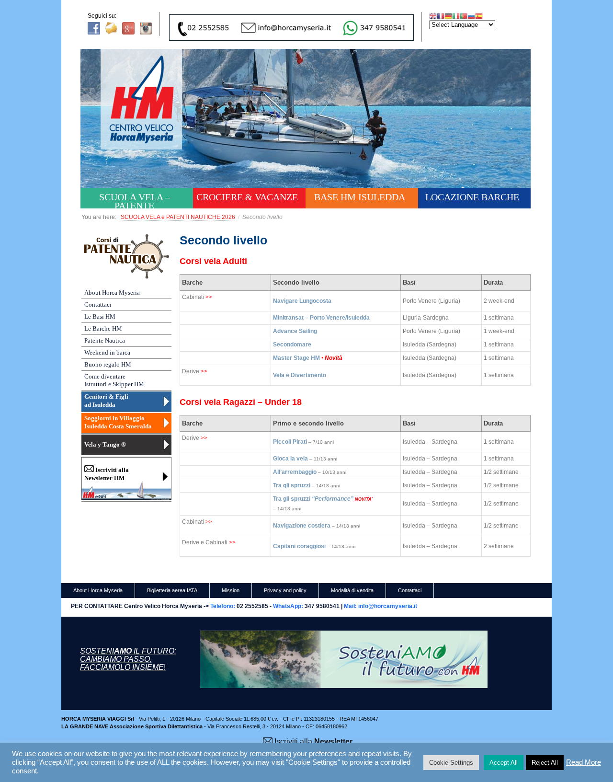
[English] (433, 16)
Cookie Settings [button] (451, 762)
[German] (448, 16)
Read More (583, 762)
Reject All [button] (545, 762)
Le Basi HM (99, 316)
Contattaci (98, 304)
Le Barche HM (103, 328)
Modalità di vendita (352, 590)
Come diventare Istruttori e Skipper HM (114, 380)
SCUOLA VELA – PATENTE (134, 200)
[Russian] (471, 16)
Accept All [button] (503, 762)
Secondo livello (223, 240)
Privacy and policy (285, 590)
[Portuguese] (463, 16)
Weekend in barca (107, 352)
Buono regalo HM (107, 364)
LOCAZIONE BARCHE (472, 197)
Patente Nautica (104, 340)
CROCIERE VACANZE (247, 197)
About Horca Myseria (112, 292)
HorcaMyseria (148, 113)
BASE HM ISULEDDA (359, 197)
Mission (230, 590)
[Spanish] (479, 16)
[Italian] (456, 16)
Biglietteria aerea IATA (172, 590)
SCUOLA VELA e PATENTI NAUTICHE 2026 (178, 217)
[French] (440, 16)
